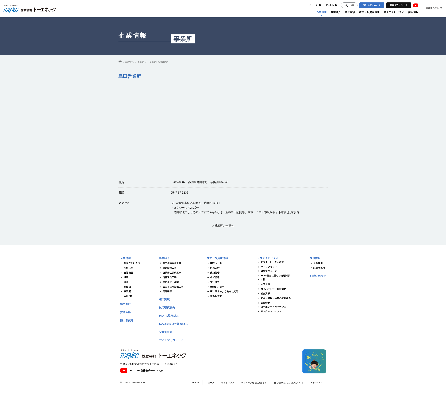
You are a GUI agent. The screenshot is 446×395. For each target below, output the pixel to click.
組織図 (127, 286)
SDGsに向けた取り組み (173, 323)
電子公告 (215, 282)
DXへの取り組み (169, 315)
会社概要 (128, 272)
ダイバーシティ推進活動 (273, 289)
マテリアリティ (269, 267)
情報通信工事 (170, 277)
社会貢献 (265, 293)
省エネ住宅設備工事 (173, 286)
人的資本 (265, 284)
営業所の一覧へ (224, 225)
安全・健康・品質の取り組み (276, 298)
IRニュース (216, 263)
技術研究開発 (167, 307)
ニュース (313, 5)
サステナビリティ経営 (272, 262)
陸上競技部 (127, 320)
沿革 (126, 277)
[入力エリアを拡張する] (349, 5)
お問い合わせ (374, 5)
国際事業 (167, 291)
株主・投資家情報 (369, 12)
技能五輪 (125, 312)
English (330, 5)
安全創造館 (165, 331)
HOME (195, 382)
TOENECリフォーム (171, 340)
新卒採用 (318, 263)
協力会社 (125, 303)
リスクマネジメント (271, 311)
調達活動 (265, 303)
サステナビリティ (394, 12)
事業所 (183, 38)
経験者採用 (319, 267)
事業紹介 (336, 12)
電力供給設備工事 (172, 263)
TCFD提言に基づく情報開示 (275, 275)
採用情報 (413, 12)
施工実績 (350, 12)
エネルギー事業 (171, 282)
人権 (263, 279)
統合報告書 (216, 296)
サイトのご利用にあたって (254, 382)
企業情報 (322, 12)
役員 (126, 282)
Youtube (415, 5)
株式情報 (215, 277)
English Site (316, 382)
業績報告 (215, 272)
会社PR (128, 296)
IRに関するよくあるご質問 (224, 291)
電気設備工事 (170, 267)
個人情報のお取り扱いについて (288, 382)
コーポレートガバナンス (273, 306)
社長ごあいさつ (132, 263)
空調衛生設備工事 (172, 272)
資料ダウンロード (398, 5)
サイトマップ (227, 382)
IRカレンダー (217, 286)
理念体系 (128, 267)
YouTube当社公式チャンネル (146, 370)
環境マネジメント (270, 271)
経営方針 (215, 267)
